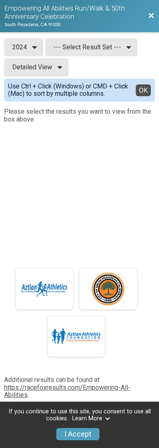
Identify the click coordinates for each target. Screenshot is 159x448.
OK (143, 90)
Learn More (87, 418)
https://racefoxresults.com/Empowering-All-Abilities (67, 391)
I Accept (77, 434)
